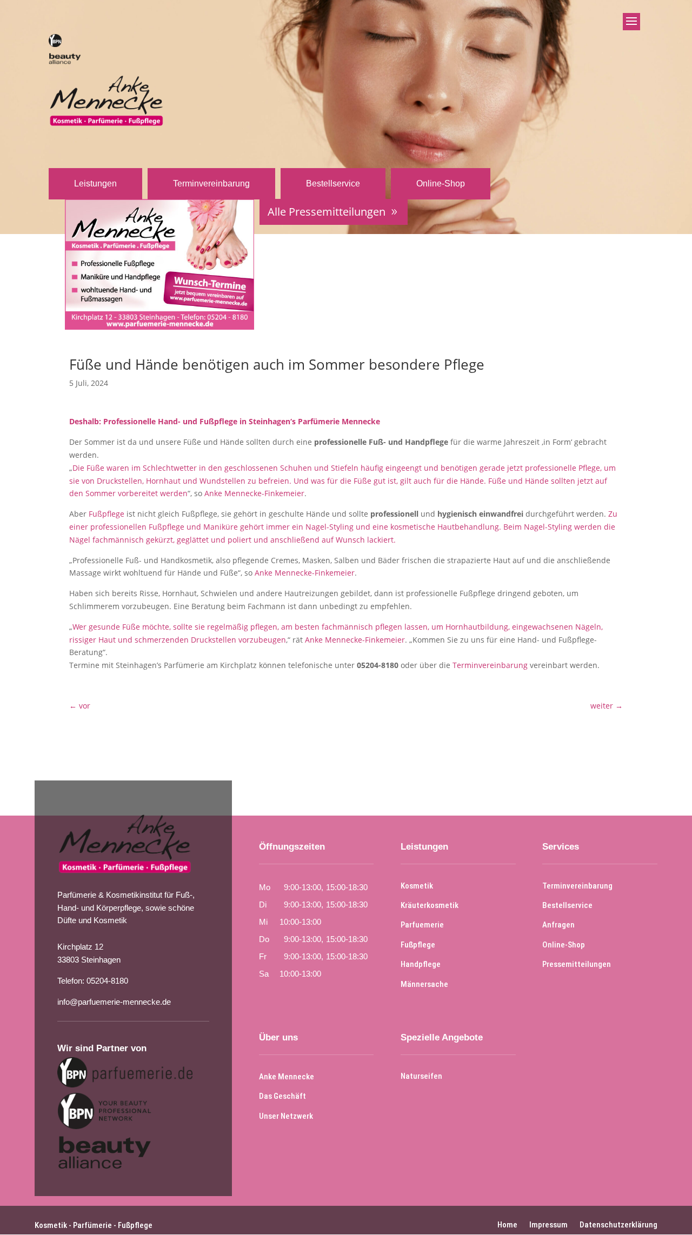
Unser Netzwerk (286, 1116)
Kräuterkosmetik (429, 905)
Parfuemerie (422, 925)
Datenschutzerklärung (618, 1224)
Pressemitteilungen (576, 964)
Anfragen (558, 925)
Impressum (548, 1224)
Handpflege (421, 964)
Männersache (424, 984)
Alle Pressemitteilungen (326, 211)
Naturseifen (421, 1076)
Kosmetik (417, 886)
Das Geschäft (282, 1096)
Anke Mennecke (286, 1077)
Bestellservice (333, 183)
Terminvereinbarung (211, 183)
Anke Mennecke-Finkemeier (254, 493)
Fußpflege (106, 514)
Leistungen (95, 183)
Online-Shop (440, 183)
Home (507, 1224)
